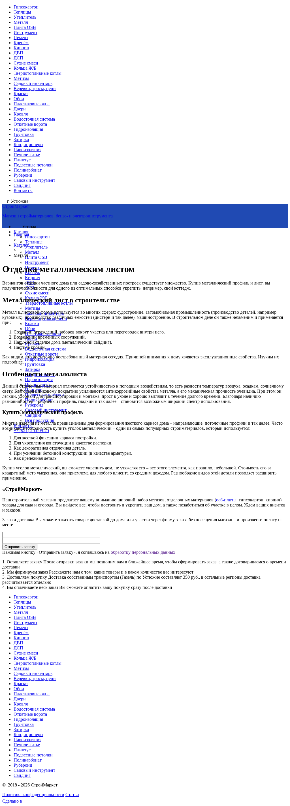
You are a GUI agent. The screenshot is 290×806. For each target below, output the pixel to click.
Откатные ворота (30, 124)
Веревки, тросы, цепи (35, 88)
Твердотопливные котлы (37, 73)
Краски (21, 93)
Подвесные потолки (33, 165)
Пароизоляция (27, 149)
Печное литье (27, 154)
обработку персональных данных (143, 552)
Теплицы (22, 12)
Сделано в (12, 801)
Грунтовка (24, 134)
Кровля (21, 114)
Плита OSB (25, 27)
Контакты (23, 190)
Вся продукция (39, 420)
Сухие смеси (26, 63)
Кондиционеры (28, 144)
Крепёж (21, 42)
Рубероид (23, 175)
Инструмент (25, 32)
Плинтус (22, 159)
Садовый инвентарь (33, 83)
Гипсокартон (26, 7)
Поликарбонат (28, 170)
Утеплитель (25, 17)
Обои (19, 98)
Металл (21, 22)
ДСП (18, 57)
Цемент (21, 37)
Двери (20, 108)
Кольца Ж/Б (25, 68)
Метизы (21, 78)
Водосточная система (34, 119)
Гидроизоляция (28, 129)
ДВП (18, 52)
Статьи (72, 794)
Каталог (21, 231)
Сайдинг (22, 185)
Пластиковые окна (32, 103)
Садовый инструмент (34, 180)
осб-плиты (226, 499)
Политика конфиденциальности (33, 794)
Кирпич (21, 47)
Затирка (21, 139)
